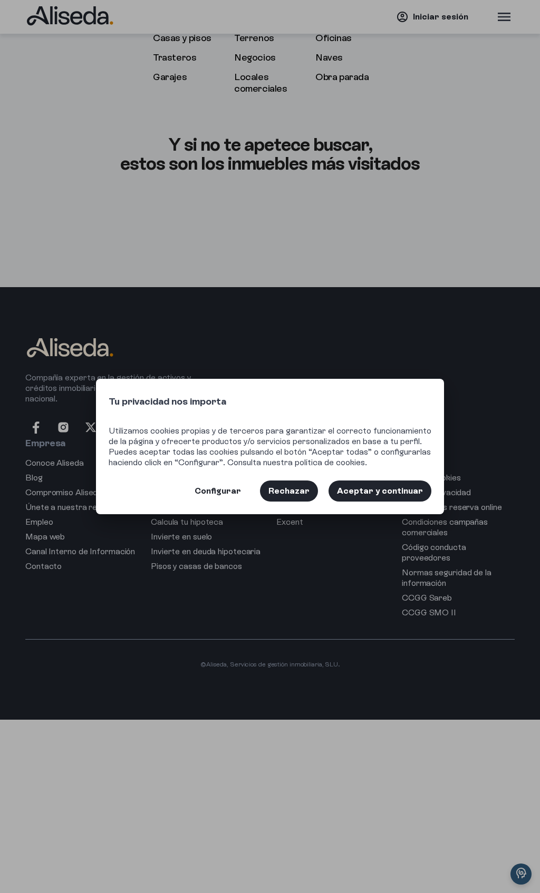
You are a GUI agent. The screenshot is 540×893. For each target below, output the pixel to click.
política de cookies (330, 462)
